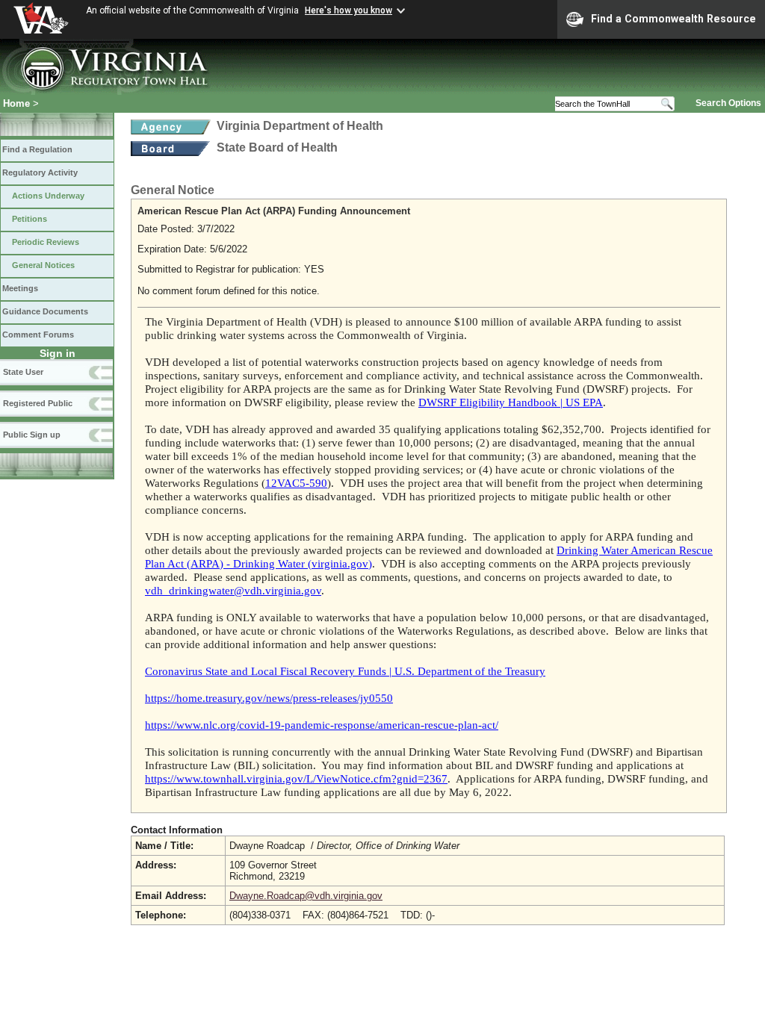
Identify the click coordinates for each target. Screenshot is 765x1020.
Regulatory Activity (40, 172)
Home (16, 103)
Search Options (728, 103)
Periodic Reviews (45, 241)
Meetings (20, 288)
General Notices (43, 265)
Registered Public (37, 403)
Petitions (29, 218)
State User (23, 371)
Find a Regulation (37, 149)
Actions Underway (48, 195)
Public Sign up (32, 434)
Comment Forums (38, 334)
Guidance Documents (45, 311)
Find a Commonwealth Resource (673, 19)
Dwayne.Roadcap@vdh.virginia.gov (305, 895)
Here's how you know (348, 10)
